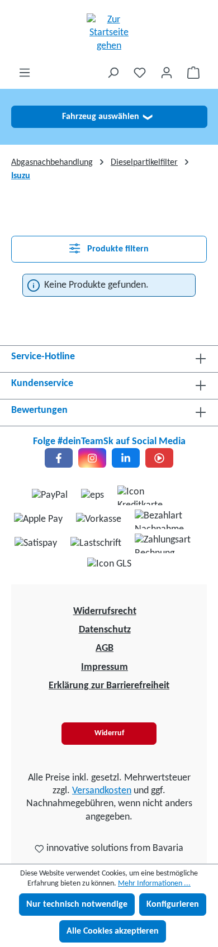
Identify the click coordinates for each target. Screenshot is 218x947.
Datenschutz (105, 630)
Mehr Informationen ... (154, 883)
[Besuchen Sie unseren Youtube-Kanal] (159, 458)
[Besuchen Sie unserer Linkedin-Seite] (126, 458)
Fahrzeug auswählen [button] (107, 116)
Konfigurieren (172, 904)
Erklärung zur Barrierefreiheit (109, 685)
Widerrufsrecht (104, 611)
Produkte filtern (117, 249)
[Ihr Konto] (166, 72)
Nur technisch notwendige (76, 904)
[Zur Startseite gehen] (109, 33)
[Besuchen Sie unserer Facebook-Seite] (59, 458)
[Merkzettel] (139, 72)
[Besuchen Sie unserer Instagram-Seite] (92, 458)
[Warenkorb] (193, 72)
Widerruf (109, 733)
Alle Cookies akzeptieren (113, 931)
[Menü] (24, 72)
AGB (104, 648)
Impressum (104, 667)
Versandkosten (101, 791)
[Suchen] (112, 72)
